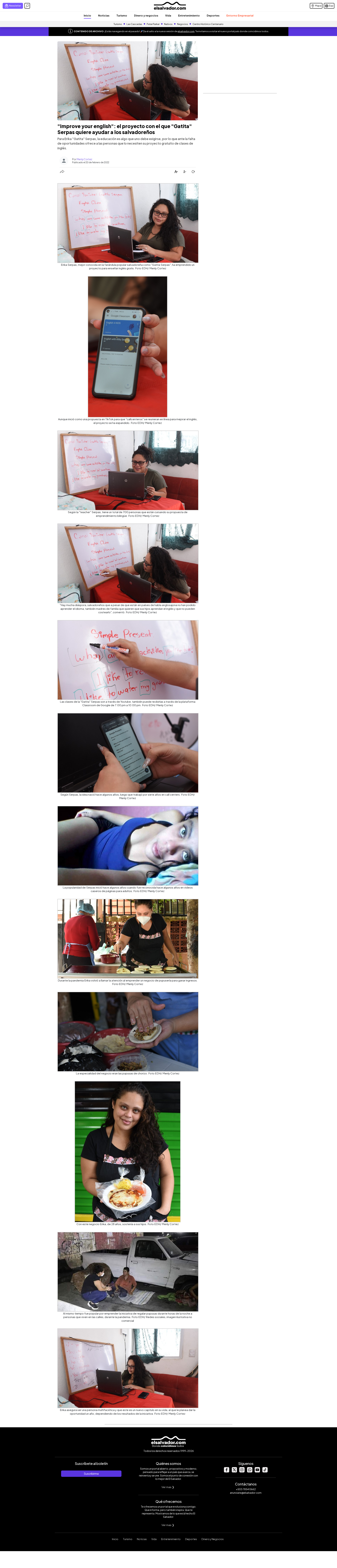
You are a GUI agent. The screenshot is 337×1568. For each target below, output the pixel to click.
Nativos (168, 24)
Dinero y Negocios (212, 1539)
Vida (168, 15)
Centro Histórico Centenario (208, 24)
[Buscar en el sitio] (27, 6)
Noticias (103, 15)
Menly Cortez (84, 159)
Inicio (87, 15)
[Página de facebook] (226, 1471)
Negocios (182, 24)
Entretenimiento (189, 15)
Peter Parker (153, 24)
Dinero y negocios (146, 15)
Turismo (121, 15)
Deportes (213, 15)
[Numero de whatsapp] (249, 1471)
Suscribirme (91, 1473)
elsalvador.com (186, 31)
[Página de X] (234, 1471)
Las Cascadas (134, 24)
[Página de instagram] (242, 1471)
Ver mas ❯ (167, 1487)
